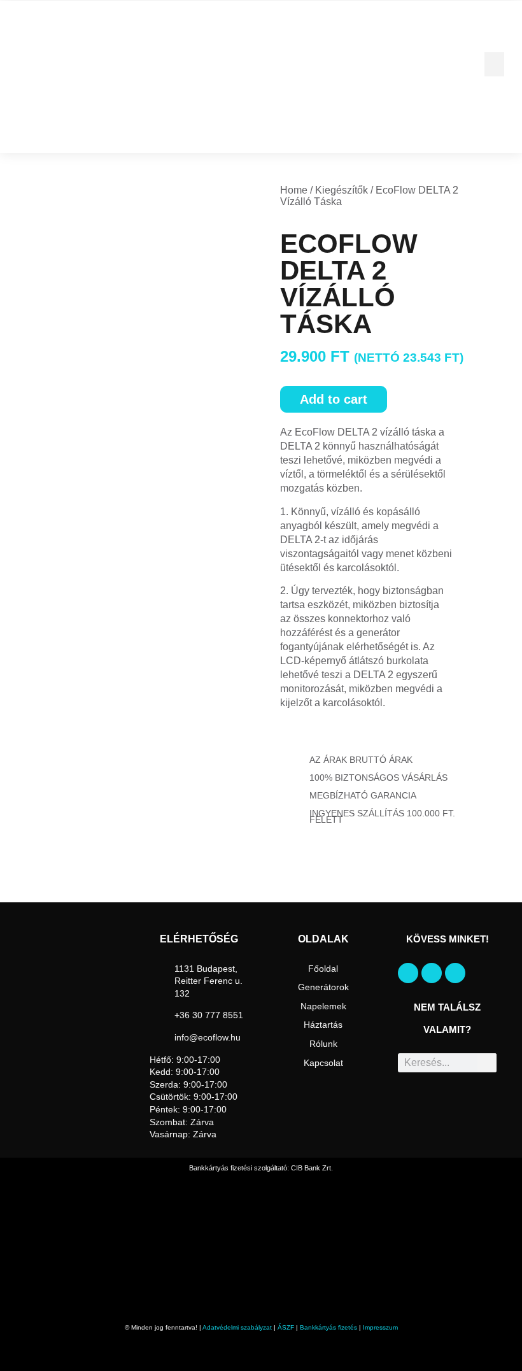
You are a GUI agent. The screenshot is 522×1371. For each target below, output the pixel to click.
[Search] (487, 1062)
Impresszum (380, 1327)
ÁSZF (286, 1327)
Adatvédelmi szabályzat (237, 1327)
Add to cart (333, 399)
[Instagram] (431, 973)
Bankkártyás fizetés (328, 1327)
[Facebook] (408, 973)
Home (293, 190)
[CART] (22, 134)
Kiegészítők (341, 190)
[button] (494, 64)
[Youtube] (455, 973)
